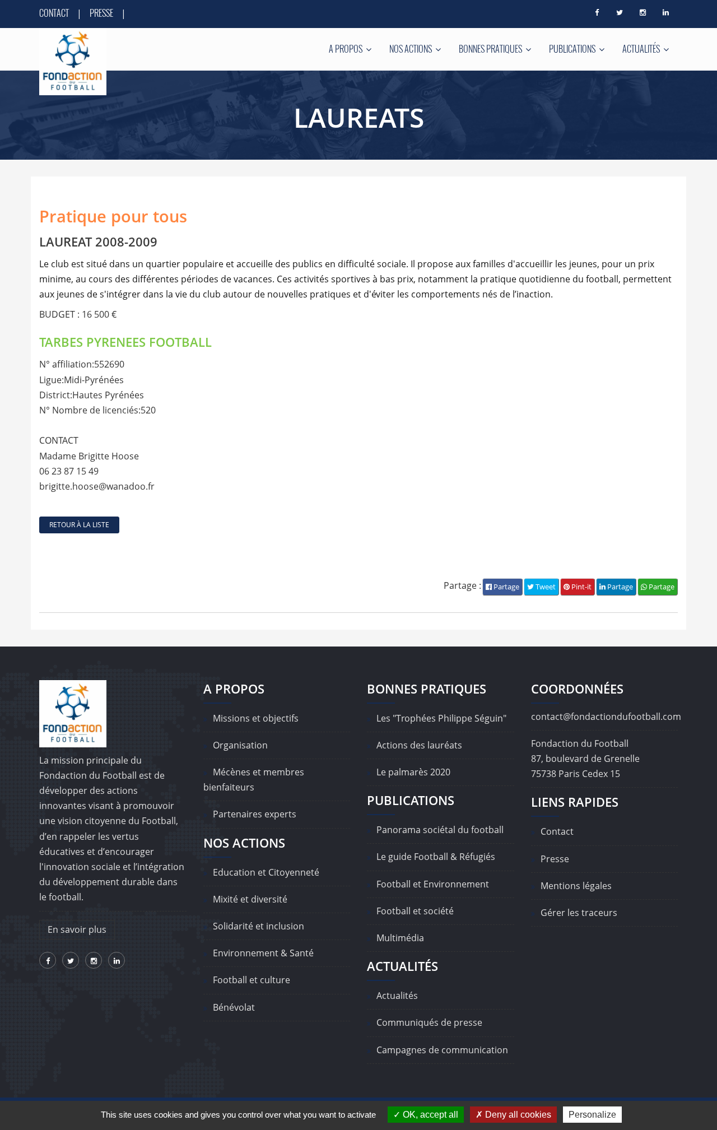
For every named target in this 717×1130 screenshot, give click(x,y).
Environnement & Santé (263, 953)
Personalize (592, 1114)
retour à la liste (79, 524)
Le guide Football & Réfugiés (435, 856)
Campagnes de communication (442, 1050)
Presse (101, 13)
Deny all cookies (517, 1114)
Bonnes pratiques (491, 48)
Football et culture (251, 980)
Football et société (415, 911)
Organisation (240, 745)
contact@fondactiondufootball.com (606, 716)
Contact (54, 13)
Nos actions (411, 48)
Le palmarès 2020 (413, 772)
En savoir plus (77, 929)
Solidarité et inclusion (258, 926)
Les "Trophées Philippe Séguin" (441, 718)
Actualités (642, 48)
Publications (573, 48)
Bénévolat (234, 1007)
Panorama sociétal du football (440, 830)
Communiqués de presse (429, 1022)
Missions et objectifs (256, 718)
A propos (346, 48)
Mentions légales (576, 886)
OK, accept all (429, 1114)
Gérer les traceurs (579, 912)
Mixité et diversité (250, 899)
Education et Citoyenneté (266, 872)
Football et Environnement (432, 884)
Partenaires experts (254, 814)
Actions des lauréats (419, 745)
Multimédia (400, 938)
